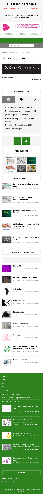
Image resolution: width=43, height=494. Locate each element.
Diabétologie (18, 312)
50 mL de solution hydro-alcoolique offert (26, 407)
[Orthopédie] (6, 291)
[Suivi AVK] (6, 268)
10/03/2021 (18, 303)
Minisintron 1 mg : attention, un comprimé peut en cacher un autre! (26, 446)
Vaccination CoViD (20, 300)
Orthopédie (18, 289)
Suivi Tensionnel (20, 360)
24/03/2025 (18, 215)
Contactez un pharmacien (11, 394)
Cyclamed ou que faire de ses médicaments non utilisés (25, 347)
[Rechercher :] (21, 45)
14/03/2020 (18, 411)
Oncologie (17, 335)
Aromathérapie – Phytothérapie (26, 277)
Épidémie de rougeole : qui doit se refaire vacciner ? (26, 225)
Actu (3, 380)
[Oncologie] (6, 337)
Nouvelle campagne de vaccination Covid (20, 111)
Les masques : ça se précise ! (24, 433)
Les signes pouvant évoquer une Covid (25, 459)
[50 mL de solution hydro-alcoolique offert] (6, 408)
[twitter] (26, 141)
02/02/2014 (18, 291)
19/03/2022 (18, 424)
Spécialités (6, 390)
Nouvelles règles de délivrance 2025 (18, 125)
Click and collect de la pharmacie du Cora (16, 398)
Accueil (4, 376)
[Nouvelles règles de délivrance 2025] (21, 168)
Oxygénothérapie (20, 323)
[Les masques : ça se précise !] (6, 435)
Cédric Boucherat (10, 479)
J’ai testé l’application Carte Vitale (17, 115)
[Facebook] (17, 141)
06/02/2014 (18, 314)
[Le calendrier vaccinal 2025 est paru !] (11, 160)
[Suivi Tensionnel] (6, 362)
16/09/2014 (18, 280)
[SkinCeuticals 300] (21, 73)
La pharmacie (7, 387)
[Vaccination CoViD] (6, 302)
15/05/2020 (18, 463)
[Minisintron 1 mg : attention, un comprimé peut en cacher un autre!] (6, 447)
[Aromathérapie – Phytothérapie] (6, 279)
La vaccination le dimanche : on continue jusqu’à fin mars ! (24, 421)
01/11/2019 (18, 449)
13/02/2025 (18, 242)
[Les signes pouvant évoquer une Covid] (6, 460)
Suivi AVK (17, 266)
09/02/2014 (18, 351)
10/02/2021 (18, 326)
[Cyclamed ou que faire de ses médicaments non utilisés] (6, 348)
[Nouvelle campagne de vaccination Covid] (21, 160)
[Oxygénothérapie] (6, 325)
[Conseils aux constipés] (31, 168)
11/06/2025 (18, 189)
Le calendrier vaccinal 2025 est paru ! (18, 107)
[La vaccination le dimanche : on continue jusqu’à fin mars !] (6, 422)
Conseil (4, 383)
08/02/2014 (18, 268)
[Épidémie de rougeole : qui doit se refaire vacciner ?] (11, 168)
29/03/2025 (18, 202)
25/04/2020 (18, 436)
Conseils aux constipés (13, 129)
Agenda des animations (10, 401)
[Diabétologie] (6, 314)
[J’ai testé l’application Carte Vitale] (31, 160)
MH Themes (21, 492)
